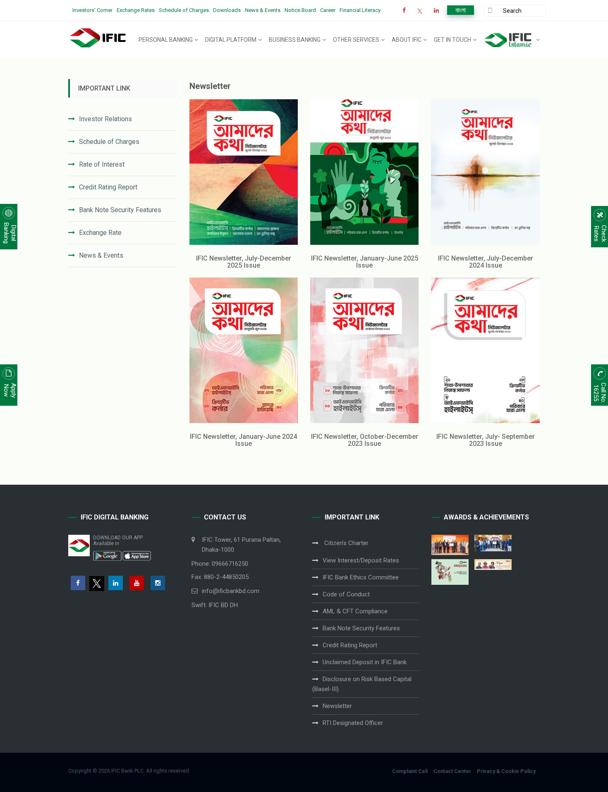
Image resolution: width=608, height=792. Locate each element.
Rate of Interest (101, 164)
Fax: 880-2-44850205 (220, 577)
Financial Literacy (360, 10)
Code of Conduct (346, 594)
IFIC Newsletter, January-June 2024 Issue (243, 440)
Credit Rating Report (108, 187)
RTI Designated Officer (353, 723)
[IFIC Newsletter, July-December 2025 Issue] (243, 172)
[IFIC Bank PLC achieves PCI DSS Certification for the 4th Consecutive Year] (450, 545)
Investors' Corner (92, 10)
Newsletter (337, 706)
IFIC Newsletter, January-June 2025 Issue (364, 262)
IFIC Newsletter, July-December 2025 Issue (243, 262)
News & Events (262, 10)
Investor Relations (105, 119)
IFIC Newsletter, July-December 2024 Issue (485, 262)
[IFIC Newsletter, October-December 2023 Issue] (364, 350)
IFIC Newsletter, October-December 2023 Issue (364, 440)
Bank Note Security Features (120, 210)
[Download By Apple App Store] (136, 555)
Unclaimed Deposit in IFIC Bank (365, 662)
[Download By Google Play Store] (107, 555)
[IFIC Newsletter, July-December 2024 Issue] (485, 172)
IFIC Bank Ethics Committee (361, 577)
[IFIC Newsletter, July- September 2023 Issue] (485, 350)
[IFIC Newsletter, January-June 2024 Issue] (243, 350)
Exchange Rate (100, 233)
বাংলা (460, 10)
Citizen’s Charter (346, 543)
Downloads (227, 10)
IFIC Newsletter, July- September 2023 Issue (485, 440)
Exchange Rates (136, 10)
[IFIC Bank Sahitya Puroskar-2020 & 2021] (493, 564)
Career (327, 10)
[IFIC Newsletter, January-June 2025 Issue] (364, 172)
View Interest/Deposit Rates (361, 560)
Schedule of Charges (184, 10)
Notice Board (300, 10)
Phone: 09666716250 (219, 563)
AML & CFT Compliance (355, 611)
